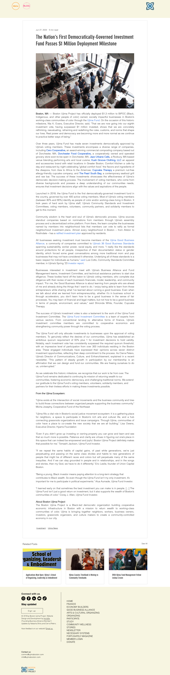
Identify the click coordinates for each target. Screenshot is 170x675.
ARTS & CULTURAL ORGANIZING (83, 612)
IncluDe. (47, 619)
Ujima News (53, 528)
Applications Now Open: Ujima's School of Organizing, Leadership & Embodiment (41, 576)
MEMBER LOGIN (75, 639)
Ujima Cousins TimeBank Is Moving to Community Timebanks (83, 576)
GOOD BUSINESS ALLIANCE (81, 609)
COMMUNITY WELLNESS (79, 624)
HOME (70, 601)
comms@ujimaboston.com (32, 654)
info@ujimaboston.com (31, 657)
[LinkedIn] (34, 598)
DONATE (71, 642)
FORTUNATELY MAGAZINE (80, 636)
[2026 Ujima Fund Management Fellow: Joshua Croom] (128, 559)
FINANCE (71, 604)
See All (144, 543)
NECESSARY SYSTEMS (78, 633)
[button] (16, 6)
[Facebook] (29, 598)
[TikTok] (45, 598)
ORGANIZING (73, 615)
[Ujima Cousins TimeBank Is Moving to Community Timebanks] (85, 559)
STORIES (71, 627)
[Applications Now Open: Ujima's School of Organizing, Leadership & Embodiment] (42, 559)
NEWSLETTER (73, 630)
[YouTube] (39, 598)
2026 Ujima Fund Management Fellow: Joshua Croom (126, 576)
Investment (41, 528)
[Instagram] (23, 598)
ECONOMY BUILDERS (77, 607)
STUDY (70, 621)
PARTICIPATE (73, 618)
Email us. (49, 629)
